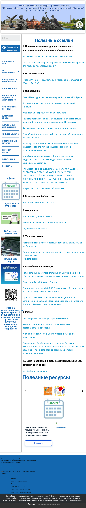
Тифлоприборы (30, 259)
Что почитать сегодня (9, 108)
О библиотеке (8, 71)
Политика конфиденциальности (49, 504)
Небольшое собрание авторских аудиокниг (44, 222)
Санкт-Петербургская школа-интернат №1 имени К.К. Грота (52, 97)
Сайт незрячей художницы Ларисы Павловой (45, 318)
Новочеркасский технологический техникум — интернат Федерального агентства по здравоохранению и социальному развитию (51, 146)
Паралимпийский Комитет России (40, 282)
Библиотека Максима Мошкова (38, 202)
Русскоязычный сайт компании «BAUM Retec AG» (47, 56)
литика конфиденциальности (10, 467)
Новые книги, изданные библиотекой (9, 97)
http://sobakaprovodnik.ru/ (35, 371)
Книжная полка (6, 151)
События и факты (8, 62)
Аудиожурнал (9, 88)
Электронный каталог (9, 142)
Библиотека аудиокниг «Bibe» (37, 216)
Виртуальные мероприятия (9, 80)
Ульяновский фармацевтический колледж (44, 112)
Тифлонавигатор (10, 134)
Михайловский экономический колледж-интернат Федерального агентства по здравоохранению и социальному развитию (48, 159)
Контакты (7, 166)
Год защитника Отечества (11, 204)
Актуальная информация (9, 126)
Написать (38, 443)
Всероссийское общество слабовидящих (44, 188)
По (2, 467)
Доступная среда (8, 117)
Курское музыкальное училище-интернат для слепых (50, 128)
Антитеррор (8, 159)
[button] (25, 390)
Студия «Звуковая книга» (35, 228)
